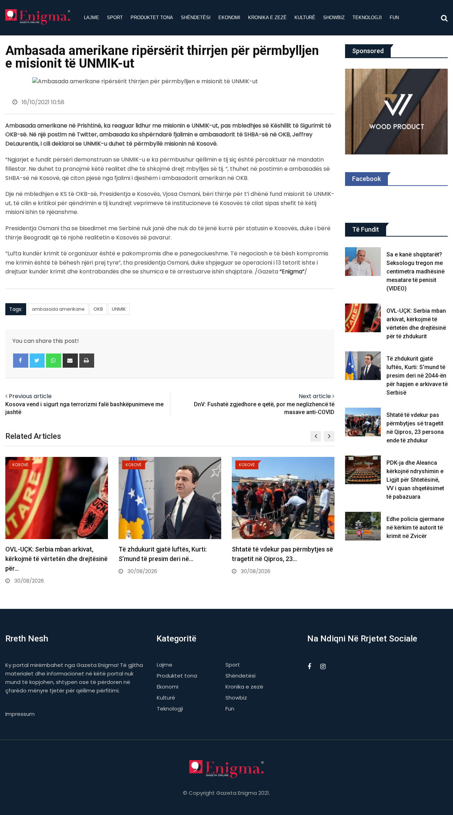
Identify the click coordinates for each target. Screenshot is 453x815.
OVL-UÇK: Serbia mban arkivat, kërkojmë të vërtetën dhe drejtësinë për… (56, 558)
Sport (115, 17)
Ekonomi (229, 17)
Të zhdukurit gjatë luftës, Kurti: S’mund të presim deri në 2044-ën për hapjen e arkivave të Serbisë (417, 375)
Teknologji (367, 17)
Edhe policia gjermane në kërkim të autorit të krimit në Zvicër (415, 527)
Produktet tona (152, 17)
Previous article (30, 396)
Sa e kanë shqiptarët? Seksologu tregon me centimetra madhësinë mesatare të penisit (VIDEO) (415, 271)
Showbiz (334, 17)
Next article (315, 396)
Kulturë (304, 17)
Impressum (20, 714)
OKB (98, 309)
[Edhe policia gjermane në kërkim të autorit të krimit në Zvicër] (363, 526)
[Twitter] (37, 360)
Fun (394, 17)
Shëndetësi (196, 17)
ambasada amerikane (58, 309)
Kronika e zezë (267, 17)
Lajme (91, 17)
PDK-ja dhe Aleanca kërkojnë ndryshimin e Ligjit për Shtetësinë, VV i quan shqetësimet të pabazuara (415, 479)
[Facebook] (20, 360)
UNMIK (119, 309)
